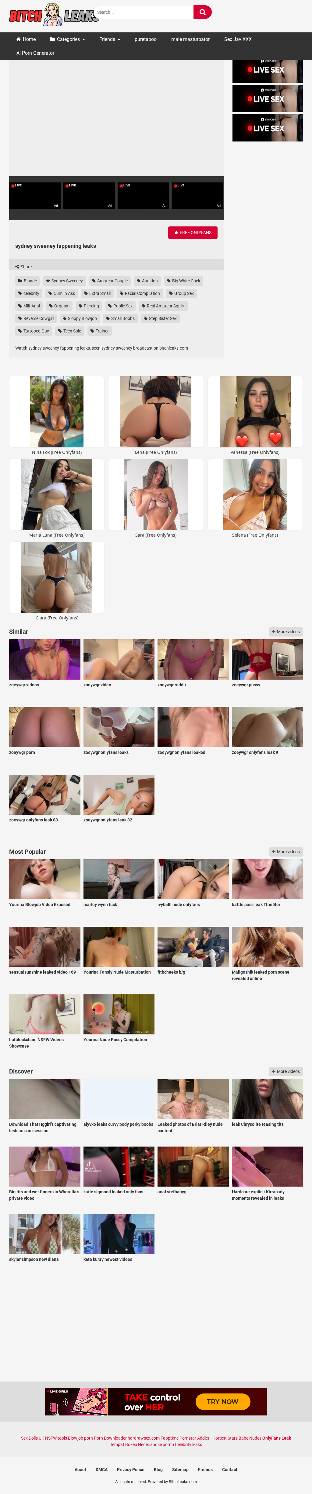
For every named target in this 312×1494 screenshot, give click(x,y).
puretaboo (146, 39)
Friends (107, 39)
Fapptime (170, 1438)
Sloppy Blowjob (82, 318)
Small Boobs (122, 318)
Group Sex (183, 293)
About (80, 1469)
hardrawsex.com (144, 1438)
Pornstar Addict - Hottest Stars (208, 1438)
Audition (149, 280)
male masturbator (190, 39)
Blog (158, 1469)
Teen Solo (71, 331)
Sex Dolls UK (32, 1438)
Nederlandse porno (156, 1444)
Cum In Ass (64, 293)
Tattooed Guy (36, 331)
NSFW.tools (56, 1438)
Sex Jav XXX (238, 39)
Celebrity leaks (188, 1444)
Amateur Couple (112, 280)
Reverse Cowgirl (38, 318)
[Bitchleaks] (55, 16)
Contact (229, 1469)
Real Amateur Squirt (165, 305)
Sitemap (180, 1469)
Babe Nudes (250, 1438)
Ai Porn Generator (35, 53)
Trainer (102, 331)
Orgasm (61, 305)
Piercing (91, 305)
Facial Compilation (142, 293)
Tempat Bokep (123, 1444)
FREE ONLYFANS (195, 232)
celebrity (31, 293)
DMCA (102, 1469)
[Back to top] (291, 1475)
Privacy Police (130, 1469)
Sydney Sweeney (67, 280)
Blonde (30, 280)
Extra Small (99, 293)
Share (26, 266)
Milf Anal (31, 305)
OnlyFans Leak (276, 1438)
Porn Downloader (110, 1438)
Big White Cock (185, 280)
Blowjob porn (80, 1438)
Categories (68, 39)
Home (29, 39)
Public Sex (122, 305)
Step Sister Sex (162, 318)
